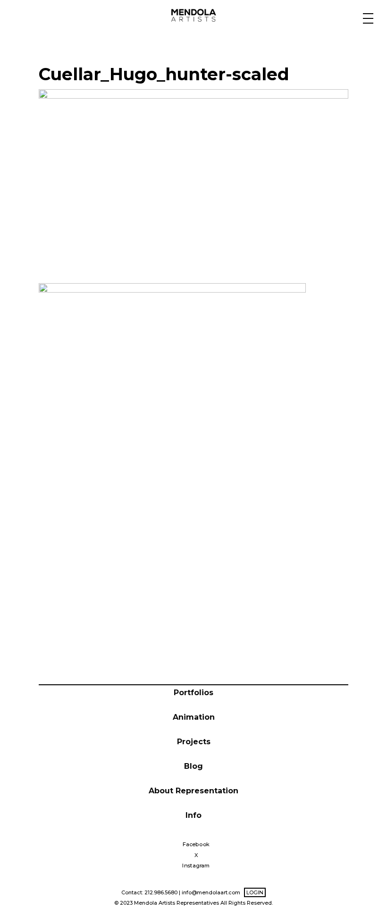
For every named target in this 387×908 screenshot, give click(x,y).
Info (193, 815)
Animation (194, 717)
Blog (193, 766)
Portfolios (193, 692)
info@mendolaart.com (211, 892)
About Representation (193, 790)
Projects (193, 741)
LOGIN (254, 892)
